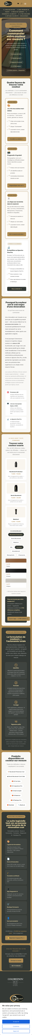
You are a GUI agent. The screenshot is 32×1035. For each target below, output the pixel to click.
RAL (11, 547)
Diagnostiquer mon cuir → (16, 185)
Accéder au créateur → (16, 139)
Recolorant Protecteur (16, 534)
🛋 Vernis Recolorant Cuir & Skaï (16, 776)
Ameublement (16, 551)
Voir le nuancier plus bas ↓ (16, 234)
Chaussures (21, 555)
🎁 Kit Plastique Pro (16, 800)
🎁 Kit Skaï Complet (16, 790)
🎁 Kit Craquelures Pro (16, 786)
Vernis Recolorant (16, 538)
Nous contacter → (17, 288)
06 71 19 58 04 (16, 965)
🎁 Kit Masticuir (16, 795)
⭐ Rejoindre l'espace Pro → (16, 938)
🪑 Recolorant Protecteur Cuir (16, 771)
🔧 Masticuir (21, 805)
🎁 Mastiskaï (10, 805)
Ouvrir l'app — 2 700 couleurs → (18, 618)
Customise (16, 1026)
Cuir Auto (19, 547)
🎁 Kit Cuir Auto (16, 781)
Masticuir (16, 542)
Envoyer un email (16, 960)
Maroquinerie (10, 555)
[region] (16, 1019)
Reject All (16, 1031)
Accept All (16, 1021)
